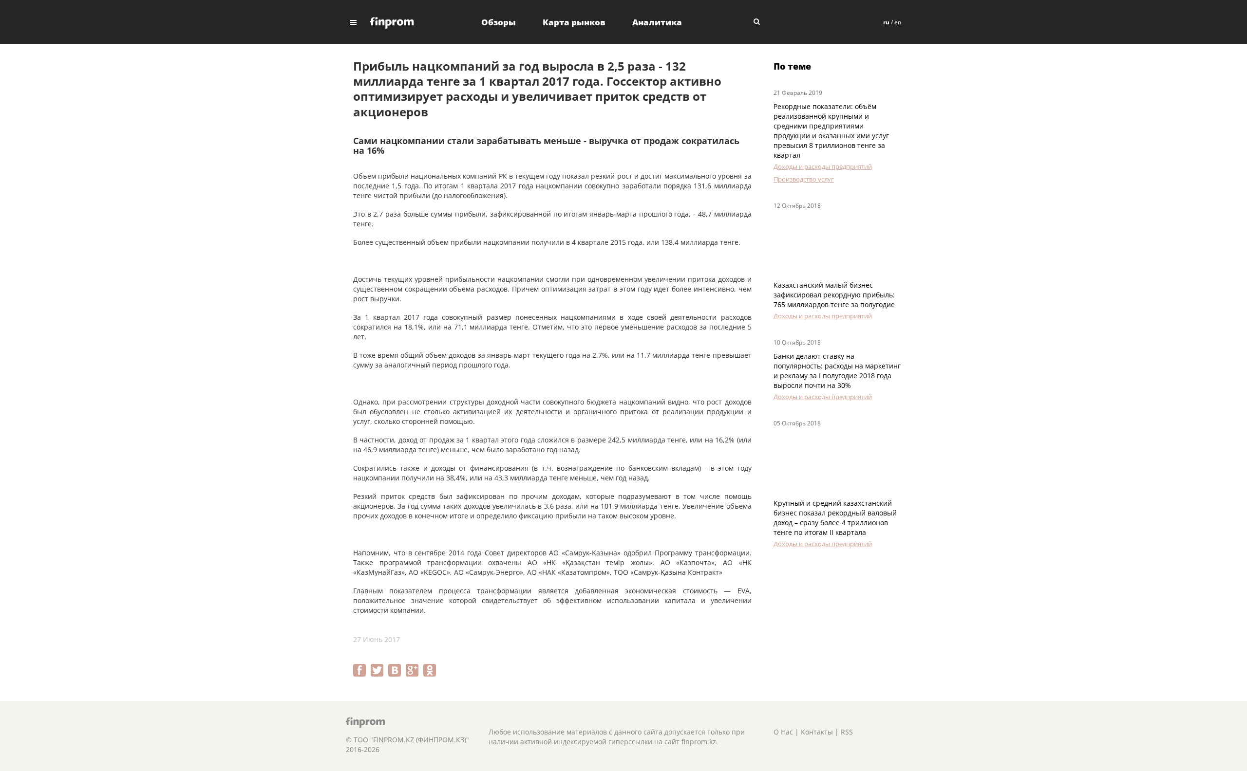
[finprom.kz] (392, 22)
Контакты (817, 731)
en (897, 22)
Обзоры (498, 22)
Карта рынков (574, 22)
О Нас (783, 731)
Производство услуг (804, 179)
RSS (847, 731)
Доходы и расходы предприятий (823, 166)
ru (886, 22)
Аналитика (657, 22)
